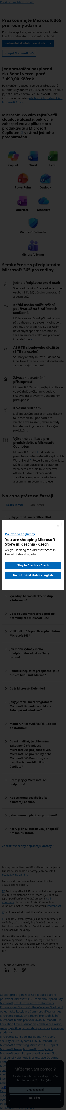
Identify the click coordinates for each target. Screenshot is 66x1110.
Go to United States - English (33, 575)
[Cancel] (58, 526)
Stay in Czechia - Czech (33, 565)
